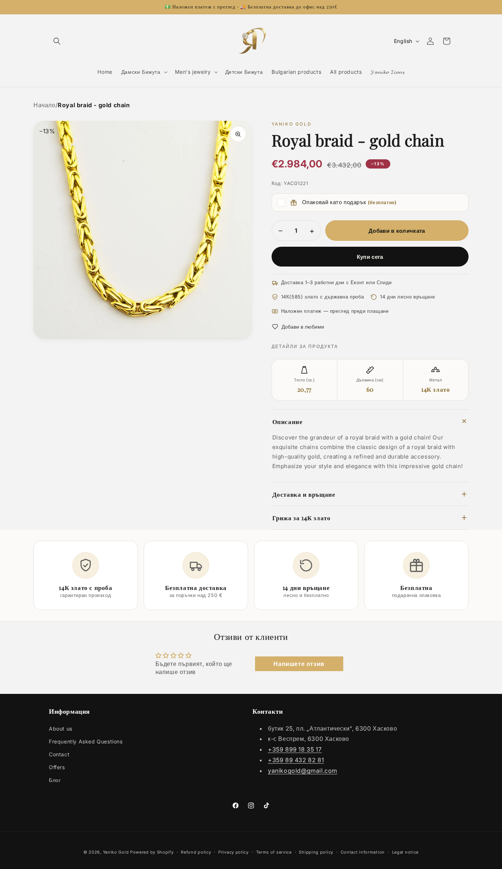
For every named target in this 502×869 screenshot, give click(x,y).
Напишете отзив (298, 663)
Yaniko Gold (116, 852)
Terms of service (274, 851)
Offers (57, 767)
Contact (59, 754)
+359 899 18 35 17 (295, 749)
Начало (44, 105)
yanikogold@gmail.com (302, 770)
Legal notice (405, 851)
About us (60, 728)
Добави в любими (303, 326)
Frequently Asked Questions (86, 741)
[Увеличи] (238, 134)
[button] (57, 41)
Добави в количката (397, 230)
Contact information (363, 851)
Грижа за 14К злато (301, 517)
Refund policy (196, 851)
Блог (55, 780)
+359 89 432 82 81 (296, 760)
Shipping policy (316, 851)
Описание (287, 421)
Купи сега (370, 256)
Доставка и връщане (304, 494)
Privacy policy (233, 851)
